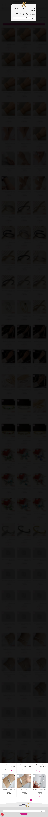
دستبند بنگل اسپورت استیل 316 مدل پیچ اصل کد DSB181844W (39, 804)
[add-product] (39, 785)
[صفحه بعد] (17, 814)
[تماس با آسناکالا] (2, 814)
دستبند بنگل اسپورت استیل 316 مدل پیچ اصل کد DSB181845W (8, 779)
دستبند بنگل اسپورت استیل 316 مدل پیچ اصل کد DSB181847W (39, 779)
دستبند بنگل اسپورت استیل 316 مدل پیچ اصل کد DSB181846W (24, 779)
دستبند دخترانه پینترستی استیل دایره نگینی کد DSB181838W (9, 804)
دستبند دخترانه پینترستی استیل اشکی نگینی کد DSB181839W (24, 804)
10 (19, 813)
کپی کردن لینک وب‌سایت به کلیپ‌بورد (24, 18)
